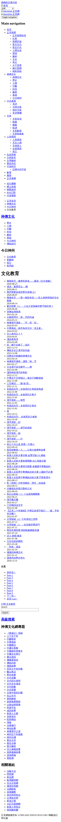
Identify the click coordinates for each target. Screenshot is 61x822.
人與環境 (11, 137)
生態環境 (17, 148)
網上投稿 (11, 186)
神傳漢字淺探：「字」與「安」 (23, 322)
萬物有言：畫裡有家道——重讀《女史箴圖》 (29, 281)
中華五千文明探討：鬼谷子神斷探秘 (25, 378)
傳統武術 (11, 663)
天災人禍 (17, 142)
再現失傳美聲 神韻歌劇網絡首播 (23, 530)
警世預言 (11, 163)
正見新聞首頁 (19, 35)
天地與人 (17, 145)
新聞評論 (17, 41)
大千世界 (17, 65)
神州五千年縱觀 (15, 734)
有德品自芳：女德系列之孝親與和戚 (25, 389)
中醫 (14, 86)
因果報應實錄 (13, 701)
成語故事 (11, 710)
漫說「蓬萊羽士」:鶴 (17, 286)
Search (4, 607)
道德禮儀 (11, 755)
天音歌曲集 (18, 134)
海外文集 (17, 110)
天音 (9, 116)
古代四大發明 (13, 681)
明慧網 (10, 774)
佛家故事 (11, 666)
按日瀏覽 (11, 183)
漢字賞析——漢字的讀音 (19, 428)
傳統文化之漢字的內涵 (18, 350)
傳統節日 (11, 244)
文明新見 (11, 157)
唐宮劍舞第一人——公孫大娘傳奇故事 (26, 450)
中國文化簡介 (13, 654)
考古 (14, 62)
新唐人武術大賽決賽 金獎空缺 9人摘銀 (26, 455)
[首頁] (4, 5)
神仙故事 (11, 728)
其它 (14, 151)
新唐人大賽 (12, 713)
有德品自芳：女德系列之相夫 (21, 405)
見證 (14, 104)
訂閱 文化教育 (8, 604)
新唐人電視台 (13, 807)
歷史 (14, 80)
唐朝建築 (11, 698)
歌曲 (14, 122)
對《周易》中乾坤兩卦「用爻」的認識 (26, 483)
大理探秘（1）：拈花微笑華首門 (23, 524)
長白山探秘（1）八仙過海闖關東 (23, 494)
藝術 (14, 56)
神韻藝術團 (12, 810)
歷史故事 (11, 675)
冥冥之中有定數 (15, 669)
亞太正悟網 (12, 783)
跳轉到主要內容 (9, 2)
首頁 (9, 29)
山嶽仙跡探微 (13, 704)
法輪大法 (11, 771)
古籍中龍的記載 (15, 692)
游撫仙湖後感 (13, 311)
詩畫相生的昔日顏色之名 (19, 488)
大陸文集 (17, 107)
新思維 (10, 266)
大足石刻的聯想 (15, 541)
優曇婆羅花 (12, 660)
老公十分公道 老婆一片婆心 (21, 444)
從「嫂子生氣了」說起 (18, 345)
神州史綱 (11, 737)
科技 (14, 89)
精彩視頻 (17, 71)
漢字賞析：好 (13, 422)
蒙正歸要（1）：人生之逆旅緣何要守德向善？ (30, 306)
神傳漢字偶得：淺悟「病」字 (21, 361)
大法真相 (11, 101)
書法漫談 (11, 657)
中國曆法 (11, 645)
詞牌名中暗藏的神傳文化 (19, 356)
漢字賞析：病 (13, 433)
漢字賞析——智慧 (16, 400)
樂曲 (14, 125)
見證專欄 (17, 113)
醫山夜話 (11, 672)
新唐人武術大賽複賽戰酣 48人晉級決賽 (26, 461)
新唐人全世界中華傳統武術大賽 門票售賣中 (29, 477)
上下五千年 (12, 636)
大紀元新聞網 (13, 804)
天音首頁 (17, 119)
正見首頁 (11, 201)
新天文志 (17, 44)
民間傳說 (11, 719)
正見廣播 (11, 178)
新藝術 (10, 260)
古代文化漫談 (13, 684)
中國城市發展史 (15, 651)
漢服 (9, 722)
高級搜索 (8, 619)
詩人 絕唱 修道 (14, 536)
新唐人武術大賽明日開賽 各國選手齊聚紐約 (29, 466)
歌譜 (14, 128)
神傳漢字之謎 (13, 731)
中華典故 (11, 642)
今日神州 (17, 98)
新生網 (10, 777)
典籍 (14, 95)
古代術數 (11, 686)
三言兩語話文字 (15, 505)
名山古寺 (11, 695)
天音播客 (11, 195)
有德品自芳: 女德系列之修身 (22, 416)
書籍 (9, 175)
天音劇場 (17, 131)
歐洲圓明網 (12, 780)
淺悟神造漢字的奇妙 (17, 372)
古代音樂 (11, 689)
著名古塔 (11, 740)
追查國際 (11, 792)
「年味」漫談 (13, 547)
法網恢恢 (11, 789)
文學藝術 (11, 160)
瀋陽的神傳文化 (15, 552)
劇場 (9, 172)
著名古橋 (11, 743)
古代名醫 (11, 678)
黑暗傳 (10, 758)
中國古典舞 (12, 648)
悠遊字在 (11, 707)
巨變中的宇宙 (19, 169)
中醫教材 (11, 639)
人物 (14, 83)
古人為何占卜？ (15, 334)
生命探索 (11, 154)
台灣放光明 (12, 798)
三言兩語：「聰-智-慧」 (19, 383)
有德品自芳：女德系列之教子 (21, 394)
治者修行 (11, 725)
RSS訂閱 (11, 192)
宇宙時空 (11, 166)
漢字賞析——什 (15, 439)
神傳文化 (11, 74)
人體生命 (17, 50)
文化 (14, 59)
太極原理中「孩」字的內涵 (20, 317)
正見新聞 (11, 32)
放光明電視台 (13, 795)
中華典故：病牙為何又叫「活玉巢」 (25, 328)
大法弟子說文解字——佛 (19, 367)
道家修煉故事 (13, 752)
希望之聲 (11, 801)
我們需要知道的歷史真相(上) (21, 292)
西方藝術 (11, 746)
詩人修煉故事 (13, 749)
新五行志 (17, 47)
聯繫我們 (11, 189)
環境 (14, 53)
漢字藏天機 (12, 499)
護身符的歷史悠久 (16, 558)
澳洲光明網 (12, 786)
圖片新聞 (17, 68)
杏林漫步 (11, 716)
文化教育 (11, 257)
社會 (14, 38)
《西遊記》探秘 (15, 633)
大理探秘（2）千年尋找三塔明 (22, 519)
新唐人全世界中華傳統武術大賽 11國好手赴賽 (30, 472)
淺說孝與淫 (12, 339)
